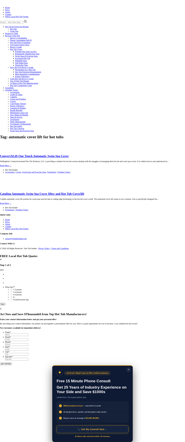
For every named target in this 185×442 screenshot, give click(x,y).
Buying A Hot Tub (12, 36)
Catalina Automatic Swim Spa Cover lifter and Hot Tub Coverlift (42, 193)
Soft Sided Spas (21, 63)
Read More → (5, 166)
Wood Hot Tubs (21, 65)
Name (8, 332)
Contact (8, 14)
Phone (8, 342)
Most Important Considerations (27, 74)
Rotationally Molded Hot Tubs (27, 54)
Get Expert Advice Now (19, 45)
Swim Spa (14, 31)
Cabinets (13, 97)
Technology (15, 119)
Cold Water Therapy (18, 104)
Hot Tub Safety (16, 126)
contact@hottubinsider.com (16, 239)
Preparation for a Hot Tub (25, 70)
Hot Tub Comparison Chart (21, 85)
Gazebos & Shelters (18, 108)
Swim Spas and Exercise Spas (22, 131)
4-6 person (17, 295)
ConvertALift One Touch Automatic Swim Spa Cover (34, 156)
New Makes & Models (19, 115)
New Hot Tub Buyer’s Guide (21, 67)
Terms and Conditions (60, 248)
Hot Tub (13, 29)
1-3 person (17, 290)
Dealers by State (11, 33)
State (7, 347)
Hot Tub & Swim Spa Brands (17, 27)
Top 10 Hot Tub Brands (19, 81)
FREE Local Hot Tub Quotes (16, 17)
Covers (13, 101)
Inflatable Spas (21, 61)
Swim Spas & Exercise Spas (26, 56)
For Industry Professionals (20, 124)
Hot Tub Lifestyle (17, 128)
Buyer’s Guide (16, 47)
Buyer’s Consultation (18, 38)
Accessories (15, 92)
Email (8, 337)
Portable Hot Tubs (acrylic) (26, 52)
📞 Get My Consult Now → (92, 429)
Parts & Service (16, 117)
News (7, 10)
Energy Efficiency (22, 76)
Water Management (18, 122)
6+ (14, 297)
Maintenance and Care (19, 113)
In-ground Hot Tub (22, 58)
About (7, 12)
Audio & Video (16, 95)
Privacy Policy (44, 248)
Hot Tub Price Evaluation (20, 42)
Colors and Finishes (18, 99)
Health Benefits (16, 110)
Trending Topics (11, 90)
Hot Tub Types (16, 49)
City (7, 352)
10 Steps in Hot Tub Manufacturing (24, 83)
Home (7, 8)
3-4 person (17, 292)
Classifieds (9, 88)
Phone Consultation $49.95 (21, 40)
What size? (10, 287)
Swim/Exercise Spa (21, 300)
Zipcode (9, 357)
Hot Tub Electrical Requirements (28, 72)
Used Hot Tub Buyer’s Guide (22, 79)
